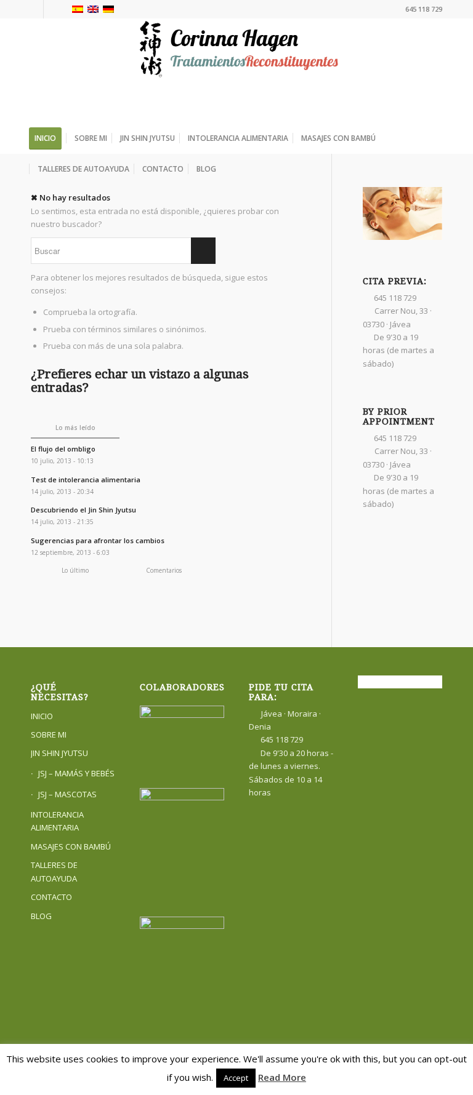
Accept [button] (236, 1077)
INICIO (42, 716)
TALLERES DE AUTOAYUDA (54, 871)
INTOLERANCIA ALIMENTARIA (57, 821)
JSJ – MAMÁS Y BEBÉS (76, 773)
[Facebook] (34, 9)
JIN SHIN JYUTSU (59, 753)
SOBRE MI (49, 734)
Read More (282, 1077)
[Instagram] (53, 9)
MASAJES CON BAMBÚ (71, 846)
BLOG (41, 916)
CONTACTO (51, 896)
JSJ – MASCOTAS (67, 794)
